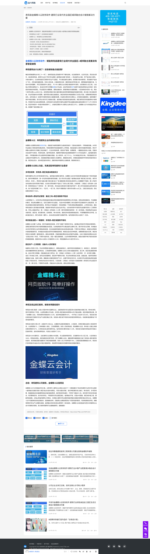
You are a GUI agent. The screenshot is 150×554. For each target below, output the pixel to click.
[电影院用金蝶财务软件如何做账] (105, 200)
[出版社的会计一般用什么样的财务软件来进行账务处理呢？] (105, 184)
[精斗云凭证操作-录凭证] (105, 84)
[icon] (109, 546)
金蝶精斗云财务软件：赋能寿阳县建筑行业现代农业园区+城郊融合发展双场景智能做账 (54, 31)
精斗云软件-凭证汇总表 (117, 57)
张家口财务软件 (121, 224)
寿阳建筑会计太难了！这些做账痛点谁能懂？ (41, 34)
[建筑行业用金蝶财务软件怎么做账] (105, 176)
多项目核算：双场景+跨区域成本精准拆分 (39, 42)
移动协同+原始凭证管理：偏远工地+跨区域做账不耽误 (42, 44)
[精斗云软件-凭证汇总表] (105, 59)
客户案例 (54, 418)
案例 (113, 224)
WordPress (105, 230)
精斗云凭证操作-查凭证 (117, 74)
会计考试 (121, 214)
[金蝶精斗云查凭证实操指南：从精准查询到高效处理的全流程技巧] (105, 43)
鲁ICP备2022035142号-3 (57, 548)
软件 (72, 87)
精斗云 (33, 61)
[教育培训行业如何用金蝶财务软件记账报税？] (105, 167)
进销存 (113, 222)
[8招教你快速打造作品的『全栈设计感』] (36, 525)
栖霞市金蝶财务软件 (114, 211)
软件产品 (47, 2)
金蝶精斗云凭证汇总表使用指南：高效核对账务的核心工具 (117, 35)
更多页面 (77, 2)
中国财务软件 (106, 227)
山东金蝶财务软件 (114, 214)
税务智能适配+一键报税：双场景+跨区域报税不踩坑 (42, 46)
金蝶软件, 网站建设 (31, 22)
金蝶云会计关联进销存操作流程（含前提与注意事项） (117, 51)
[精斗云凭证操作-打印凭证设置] (105, 67)
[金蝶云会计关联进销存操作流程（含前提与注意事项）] (105, 51)
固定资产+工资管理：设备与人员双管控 (39, 49)
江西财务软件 (114, 227)
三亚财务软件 (121, 227)
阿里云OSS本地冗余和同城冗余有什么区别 (113, 151)
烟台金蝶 (113, 219)
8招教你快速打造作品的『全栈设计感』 (64, 520)
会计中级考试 (106, 219)
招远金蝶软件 (55, 544)
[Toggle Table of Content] (78, 27)
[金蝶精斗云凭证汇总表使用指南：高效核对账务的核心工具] (105, 35)
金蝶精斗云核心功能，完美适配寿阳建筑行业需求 (42, 39)
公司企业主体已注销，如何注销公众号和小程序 (67, 485)
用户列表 (46, 544)
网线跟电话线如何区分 (117, 142)
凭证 (121, 222)
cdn (105, 232)
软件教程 (55, 2)
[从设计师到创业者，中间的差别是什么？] (105, 92)
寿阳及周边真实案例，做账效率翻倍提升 (40, 51)
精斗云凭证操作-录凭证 (117, 82)
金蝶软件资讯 (65, 22)
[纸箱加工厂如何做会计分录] (105, 159)
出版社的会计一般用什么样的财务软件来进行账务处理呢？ (117, 184)
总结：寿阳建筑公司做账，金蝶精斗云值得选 (41, 54)
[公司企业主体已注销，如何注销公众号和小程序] (36, 491)
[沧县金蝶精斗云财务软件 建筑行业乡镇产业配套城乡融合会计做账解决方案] (36, 473)
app (121, 232)
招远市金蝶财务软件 (106, 217)
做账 (113, 217)
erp (105, 224)
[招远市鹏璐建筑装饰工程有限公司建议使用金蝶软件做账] (36, 456)
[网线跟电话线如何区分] (105, 144)
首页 (42, 2)
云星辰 (105, 211)
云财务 (121, 217)
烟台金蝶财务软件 (106, 214)
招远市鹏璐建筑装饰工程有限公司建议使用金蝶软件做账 (70, 451)
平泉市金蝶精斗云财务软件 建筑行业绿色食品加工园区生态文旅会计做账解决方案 (72, 503)
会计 (121, 211)
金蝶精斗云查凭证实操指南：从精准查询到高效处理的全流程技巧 (117, 43)
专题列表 (69, 2)
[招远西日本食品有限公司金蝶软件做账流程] (105, 192)
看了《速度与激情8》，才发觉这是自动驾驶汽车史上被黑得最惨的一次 (118, 136)
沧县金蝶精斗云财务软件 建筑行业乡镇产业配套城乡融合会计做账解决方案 (72, 469)
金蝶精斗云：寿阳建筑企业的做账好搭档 (40, 36)
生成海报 (74, 551)
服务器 (113, 232)
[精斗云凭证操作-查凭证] (105, 76)
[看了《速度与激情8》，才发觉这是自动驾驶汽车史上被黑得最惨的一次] (105, 136)
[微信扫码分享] (79, 551)
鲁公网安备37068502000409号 (40, 548)
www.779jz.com (64, 546)
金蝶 (28, 61)
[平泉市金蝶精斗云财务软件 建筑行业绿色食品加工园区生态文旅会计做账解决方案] (36, 507)
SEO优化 (121, 219)
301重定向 (121, 230)
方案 (113, 230)
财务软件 (40, 61)
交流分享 (62, 2)
